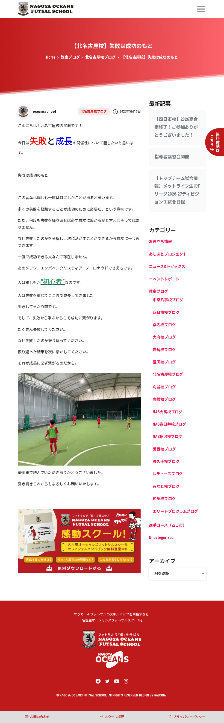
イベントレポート (164, 279)
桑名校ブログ (164, 325)
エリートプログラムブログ (175, 511)
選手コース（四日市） (168, 525)
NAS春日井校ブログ (169, 424)
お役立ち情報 (160, 241)
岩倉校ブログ (164, 350)
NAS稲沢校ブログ (167, 436)
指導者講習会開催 (171, 156)
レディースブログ (167, 474)
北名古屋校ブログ (100, 57)
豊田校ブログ (164, 362)
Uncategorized (161, 537)
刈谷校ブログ (164, 387)
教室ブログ (70, 57)
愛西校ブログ (164, 449)
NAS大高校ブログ (167, 412)
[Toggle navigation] (200, 9)
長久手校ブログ (166, 461)
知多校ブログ (164, 499)
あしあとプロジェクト (168, 254)
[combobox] (177, 573)
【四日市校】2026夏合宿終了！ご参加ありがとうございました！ (176, 127)
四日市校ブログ (166, 312)
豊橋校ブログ (164, 399)
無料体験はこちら (214, 142)
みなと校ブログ (166, 486)
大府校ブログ (164, 337)
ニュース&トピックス (167, 266)
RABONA (160, 695)
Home (50, 57)
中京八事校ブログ (168, 300)
